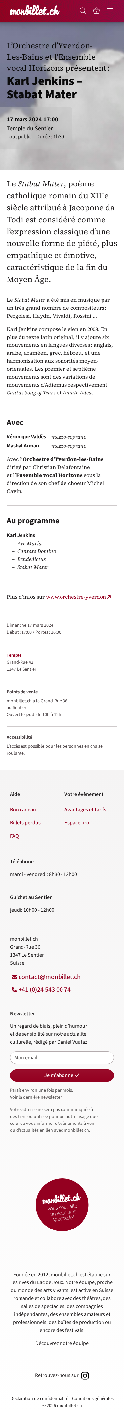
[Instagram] (84, 1375)
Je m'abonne (58, 1075)
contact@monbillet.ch (50, 977)
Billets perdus (25, 822)
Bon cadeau (23, 809)
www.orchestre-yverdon (76, 596)
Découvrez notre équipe (62, 1343)
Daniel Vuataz (72, 1042)
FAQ (14, 836)
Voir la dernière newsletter (36, 1097)
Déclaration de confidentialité (39, 1398)
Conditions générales (93, 1398)
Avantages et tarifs (85, 809)
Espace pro (76, 822)
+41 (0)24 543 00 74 (45, 989)
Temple (14, 655)
